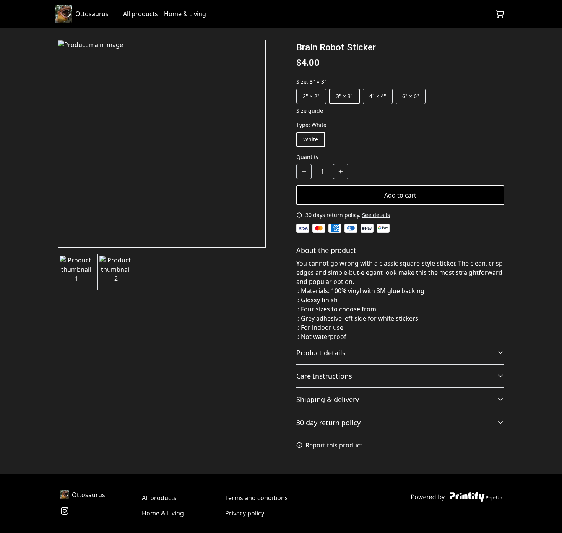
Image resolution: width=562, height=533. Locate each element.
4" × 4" (377, 96)
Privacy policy (244, 513)
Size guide (309, 110)
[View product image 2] (115, 272)
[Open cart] (499, 13)
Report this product (333, 445)
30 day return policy (328, 422)
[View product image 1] (76, 272)
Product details (321, 352)
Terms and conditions (256, 498)
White (310, 139)
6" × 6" (410, 96)
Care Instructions (324, 376)
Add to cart (400, 195)
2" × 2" (311, 96)
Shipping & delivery (327, 399)
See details (376, 215)
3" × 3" (344, 96)
